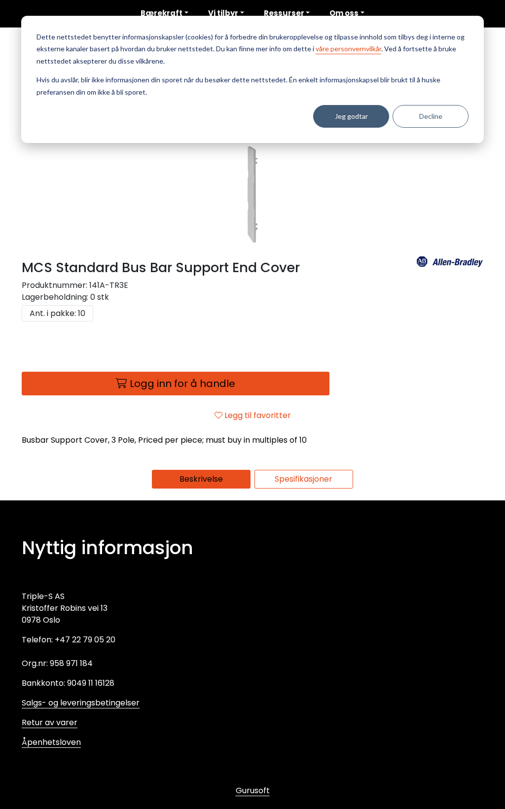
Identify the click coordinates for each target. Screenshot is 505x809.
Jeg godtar (351, 116)
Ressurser (284, 13)
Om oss (344, 13)
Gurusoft (253, 790)
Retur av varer (49, 722)
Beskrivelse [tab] (201, 479)
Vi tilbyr (223, 13)
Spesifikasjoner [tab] (303, 479)
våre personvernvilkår (348, 48)
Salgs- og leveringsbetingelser (81, 702)
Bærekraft (161, 13)
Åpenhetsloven (51, 742)
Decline (430, 116)
